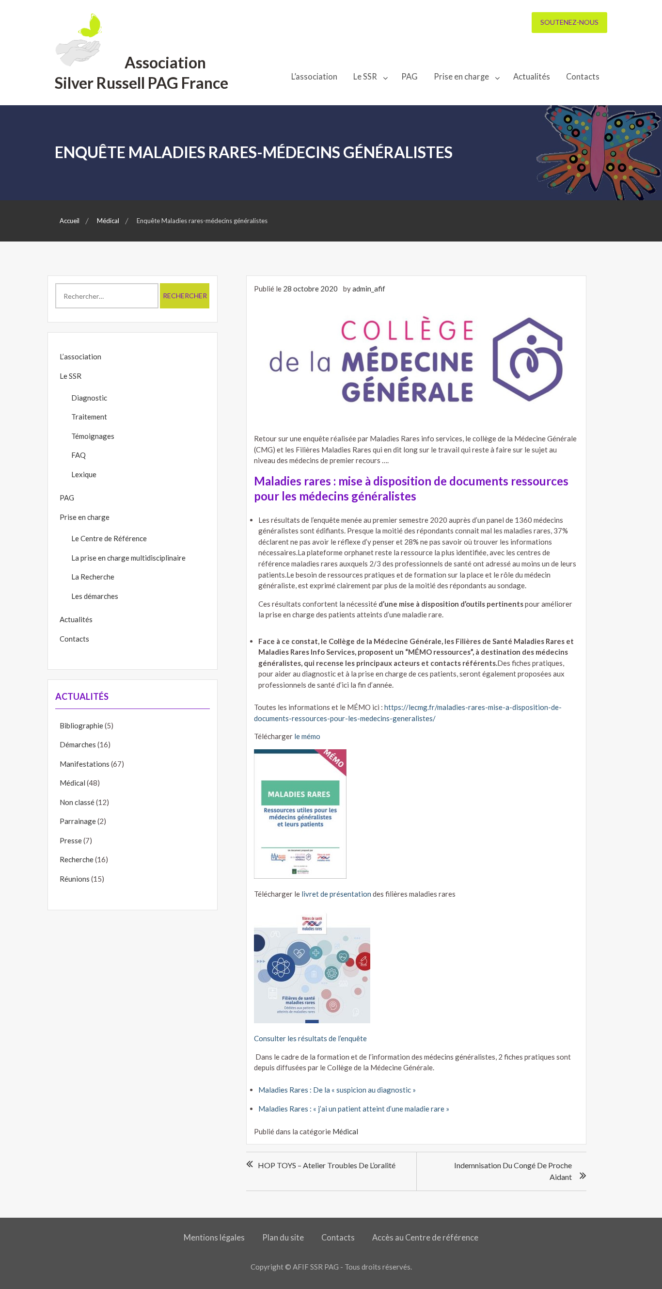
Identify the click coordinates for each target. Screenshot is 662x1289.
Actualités (531, 76)
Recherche (77, 859)
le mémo (307, 736)
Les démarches (94, 596)
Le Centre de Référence (109, 538)
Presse (71, 840)
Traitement (89, 416)
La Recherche (92, 576)
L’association (314, 76)
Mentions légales (214, 1237)
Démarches (78, 744)
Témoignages (92, 436)
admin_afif (368, 288)
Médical (345, 1131)
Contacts (582, 76)
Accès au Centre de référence (425, 1237)
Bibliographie (81, 725)
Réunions (75, 878)
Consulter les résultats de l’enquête (310, 1038)
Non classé (77, 802)
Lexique (83, 474)
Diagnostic (89, 397)
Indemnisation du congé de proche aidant (513, 1170)
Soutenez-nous (569, 22)
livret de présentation (336, 893)
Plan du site (283, 1237)
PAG (409, 76)
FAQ (78, 455)
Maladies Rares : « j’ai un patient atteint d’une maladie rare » (353, 1108)
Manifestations (85, 763)
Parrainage (78, 821)
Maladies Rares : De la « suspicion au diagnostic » (337, 1089)
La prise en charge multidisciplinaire (128, 557)
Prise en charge (461, 76)
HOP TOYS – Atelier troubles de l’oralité (326, 1165)
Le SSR (365, 76)
